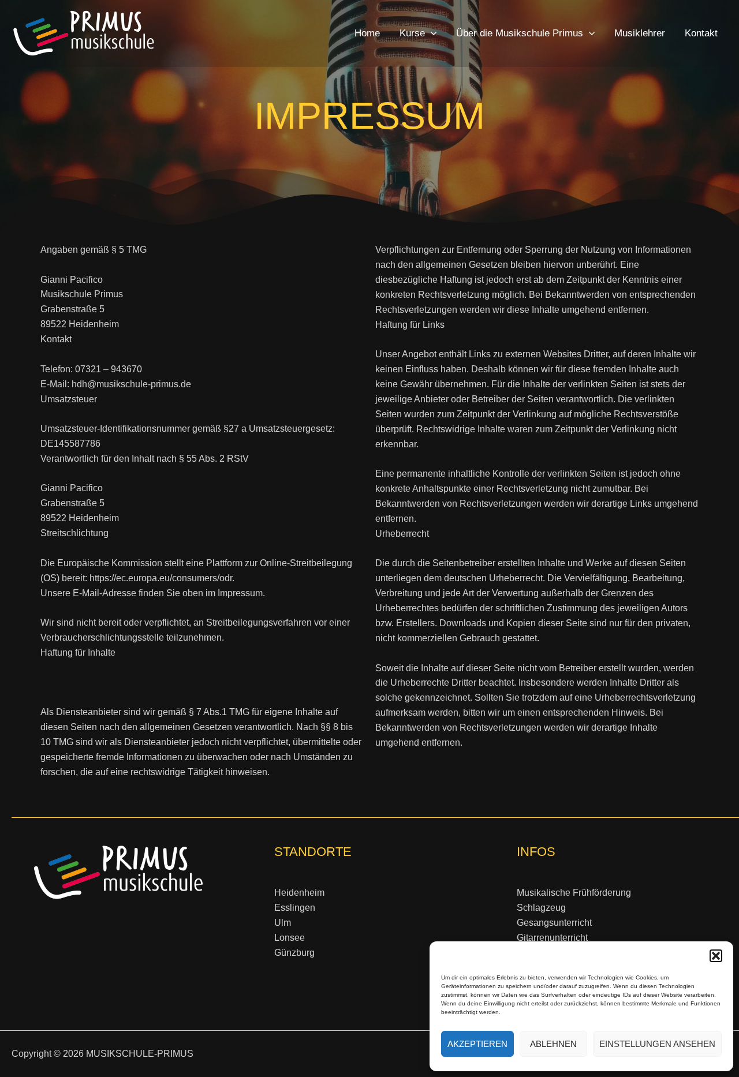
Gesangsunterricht (554, 923)
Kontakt (701, 33)
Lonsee (289, 938)
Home (367, 33)
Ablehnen (553, 1044)
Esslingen (294, 908)
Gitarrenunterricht (552, 938)
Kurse (412, 33)
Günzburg (294, 953)
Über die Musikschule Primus (519, 33)
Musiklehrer (639, 33)
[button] (716, 956)
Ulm (282, 923)
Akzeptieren (477, 1044)
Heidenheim (299, 893)
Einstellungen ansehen (657, 1044)
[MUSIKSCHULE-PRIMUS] (84, 33)
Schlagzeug (541, 908)
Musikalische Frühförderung (574, 893)
